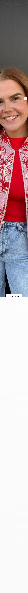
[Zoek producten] (26, 99)
